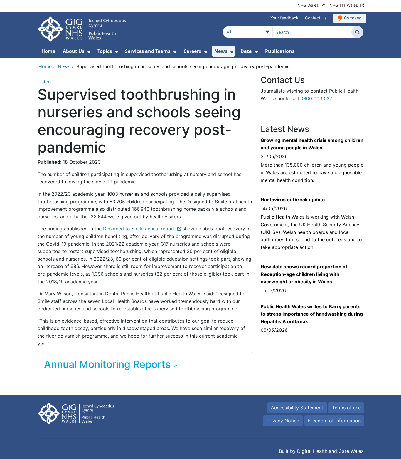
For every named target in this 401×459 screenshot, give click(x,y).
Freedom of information (334, 420)
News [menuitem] (220, 51)
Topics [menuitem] (104, 51)
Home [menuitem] (48, 51)
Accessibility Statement (297, 408)
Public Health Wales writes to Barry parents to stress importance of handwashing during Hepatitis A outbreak (312, 314)
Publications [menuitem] (279, 51)
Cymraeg (353, 17)
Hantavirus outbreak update (293, 199)
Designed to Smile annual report (139, 229)
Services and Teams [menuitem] (147, 51)
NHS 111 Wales (343, 5)
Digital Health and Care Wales (330, 451)
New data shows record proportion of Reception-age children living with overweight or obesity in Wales (304, 274)
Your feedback (284, 17)
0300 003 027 (316, 98)
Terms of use (346, 408)
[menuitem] (89, 52)
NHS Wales (308, 5)
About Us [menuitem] (73, 51)
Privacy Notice (283, 420)
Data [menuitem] (246, 51)
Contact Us (315, 17)
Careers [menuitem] (192, 51)
